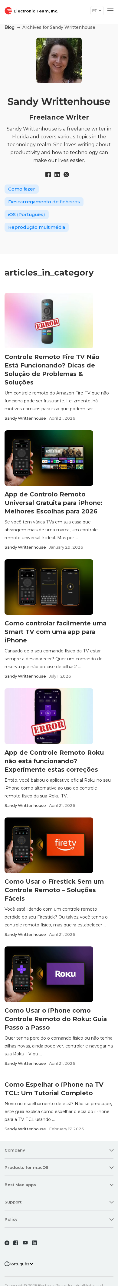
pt (94, 10)
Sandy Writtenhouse (25, 418)
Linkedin (35, 1243)
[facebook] (48, 174)
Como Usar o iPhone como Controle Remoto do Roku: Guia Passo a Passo (56, 1019)
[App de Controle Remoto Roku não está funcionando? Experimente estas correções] (49, 716)
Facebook (17, 1243)
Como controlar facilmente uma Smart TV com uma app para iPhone (56, 632)
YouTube (26, 1243)
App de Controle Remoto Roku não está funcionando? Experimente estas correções (54, 761)
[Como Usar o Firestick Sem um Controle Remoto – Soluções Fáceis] (49, 845)
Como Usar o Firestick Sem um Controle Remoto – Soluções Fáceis (54, 890)
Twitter (8, 1243)
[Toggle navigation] (108, 10)
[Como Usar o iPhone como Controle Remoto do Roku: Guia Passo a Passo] (49, 974)
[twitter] (66, 174)
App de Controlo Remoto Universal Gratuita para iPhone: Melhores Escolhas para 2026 (54, 503)
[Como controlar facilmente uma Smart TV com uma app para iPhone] (49, 587)
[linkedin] (57, 174)
